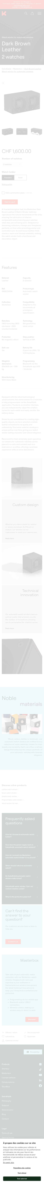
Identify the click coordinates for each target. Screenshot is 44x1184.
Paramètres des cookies (22, 1168)
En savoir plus (8, 1162)
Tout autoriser (22, 1179)
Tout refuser (22, 1173)
